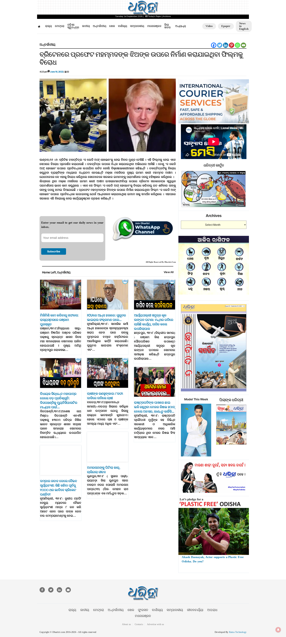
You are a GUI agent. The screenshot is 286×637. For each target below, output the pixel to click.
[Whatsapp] (237, 45)
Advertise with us (155, 624)
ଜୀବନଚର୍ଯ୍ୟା (195, 610)
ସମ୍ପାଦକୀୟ (137, 26)
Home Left (49, 272)
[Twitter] (219, 45)
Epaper (225, 26)
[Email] (243, 45)
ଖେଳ (112, 26)
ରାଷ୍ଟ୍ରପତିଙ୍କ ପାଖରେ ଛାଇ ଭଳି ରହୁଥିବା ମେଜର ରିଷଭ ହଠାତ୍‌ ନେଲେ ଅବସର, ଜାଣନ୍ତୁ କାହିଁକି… (154, 407)
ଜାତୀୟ (86, 26)
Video (209, 26)
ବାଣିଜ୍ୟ (122, 26)
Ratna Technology (237, 632)
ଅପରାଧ (212, 610)
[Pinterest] (231, 45)
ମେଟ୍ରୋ (60, 26)
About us (126, 624)
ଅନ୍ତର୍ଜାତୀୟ (99, 26)
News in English (243, 26)
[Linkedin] (225, 45)
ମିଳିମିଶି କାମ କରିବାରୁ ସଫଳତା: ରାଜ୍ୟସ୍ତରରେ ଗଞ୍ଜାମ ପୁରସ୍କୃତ (59, 319)
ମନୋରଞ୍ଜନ (154, 26)
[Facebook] (213, 45)
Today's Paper (155, 16)
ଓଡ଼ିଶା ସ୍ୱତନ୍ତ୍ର (73, 26)
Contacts (139, 624)
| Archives (166, 16)
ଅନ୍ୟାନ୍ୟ (180, 26)
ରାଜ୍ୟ (48, 26)
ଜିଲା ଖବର (167, 26)
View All (168, 272)
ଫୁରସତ (143, 610)
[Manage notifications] (278, 629)
